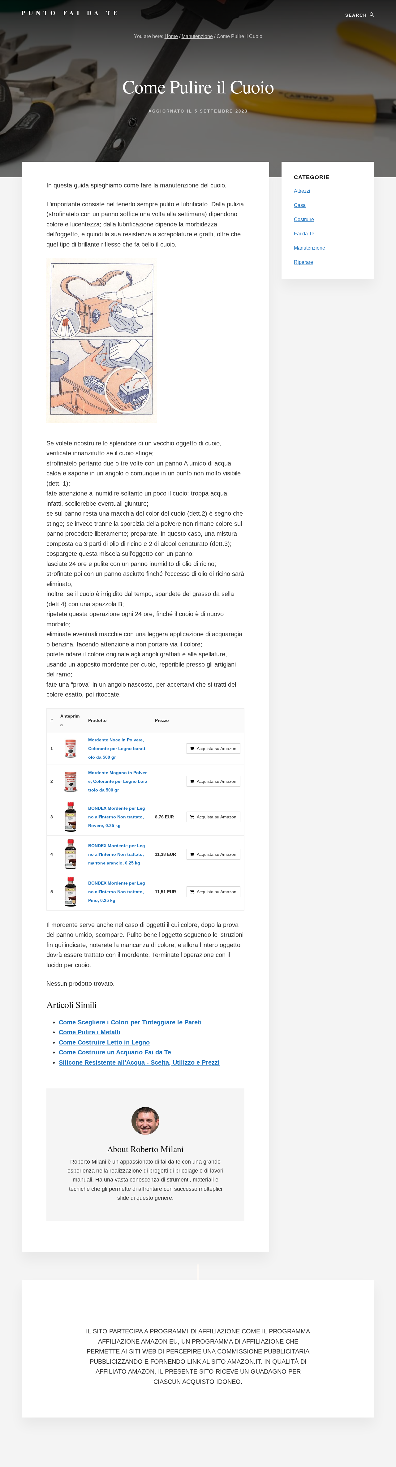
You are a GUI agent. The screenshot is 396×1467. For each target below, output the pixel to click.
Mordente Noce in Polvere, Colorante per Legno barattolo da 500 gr (116, 748)
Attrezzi (302, 191)
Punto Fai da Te (71, 12)
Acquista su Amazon (216, 748)
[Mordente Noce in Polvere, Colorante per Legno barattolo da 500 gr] (70, 748)
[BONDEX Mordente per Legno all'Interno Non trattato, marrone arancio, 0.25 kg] (70, 854)
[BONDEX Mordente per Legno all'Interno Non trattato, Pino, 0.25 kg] (70, 891)
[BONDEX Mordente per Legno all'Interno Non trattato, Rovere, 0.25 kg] (70, 816)
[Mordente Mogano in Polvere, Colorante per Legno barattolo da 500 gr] (70, 781)
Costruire (304, 219)
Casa (300, 205)
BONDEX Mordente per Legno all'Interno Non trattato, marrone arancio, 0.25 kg (116, 854)
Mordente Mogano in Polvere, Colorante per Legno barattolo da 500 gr (117, 781)
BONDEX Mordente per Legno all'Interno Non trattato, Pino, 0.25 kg (116, 892)
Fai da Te (304, 233)
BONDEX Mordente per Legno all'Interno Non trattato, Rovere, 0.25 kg (116, 817)
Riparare (303, 262)
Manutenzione (309, 248)
